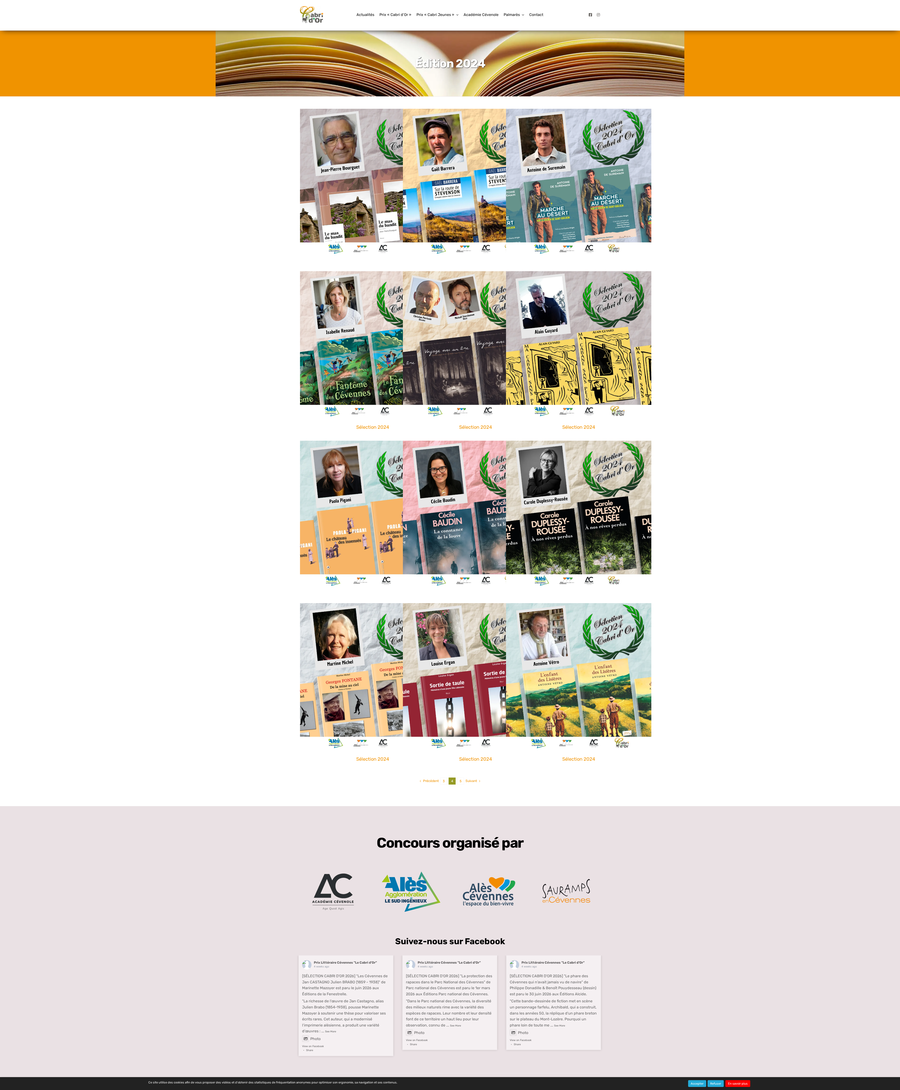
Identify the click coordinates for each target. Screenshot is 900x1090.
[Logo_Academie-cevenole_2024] (333, 867)
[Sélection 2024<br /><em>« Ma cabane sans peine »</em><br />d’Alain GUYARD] (578, 344)
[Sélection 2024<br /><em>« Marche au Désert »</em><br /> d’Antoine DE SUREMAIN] (578, 181)
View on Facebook (313, 1046)
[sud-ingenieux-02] (411, 873)
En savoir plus (738, 1083)
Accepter (697, 1083)
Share (309, 1050)
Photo (315, 1039)
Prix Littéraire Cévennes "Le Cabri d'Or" (345, 963)
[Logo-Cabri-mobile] (311, 8)
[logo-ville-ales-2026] (489, 878)
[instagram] (598, 15)
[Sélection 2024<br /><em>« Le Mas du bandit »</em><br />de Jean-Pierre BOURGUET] (372, 181)
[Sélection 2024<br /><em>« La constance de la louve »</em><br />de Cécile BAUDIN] (475, 513)
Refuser (715, 1083)
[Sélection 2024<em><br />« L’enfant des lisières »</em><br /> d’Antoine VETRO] (578, 675)
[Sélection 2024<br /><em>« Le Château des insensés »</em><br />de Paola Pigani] (372, 513)
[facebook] (590, 15)
